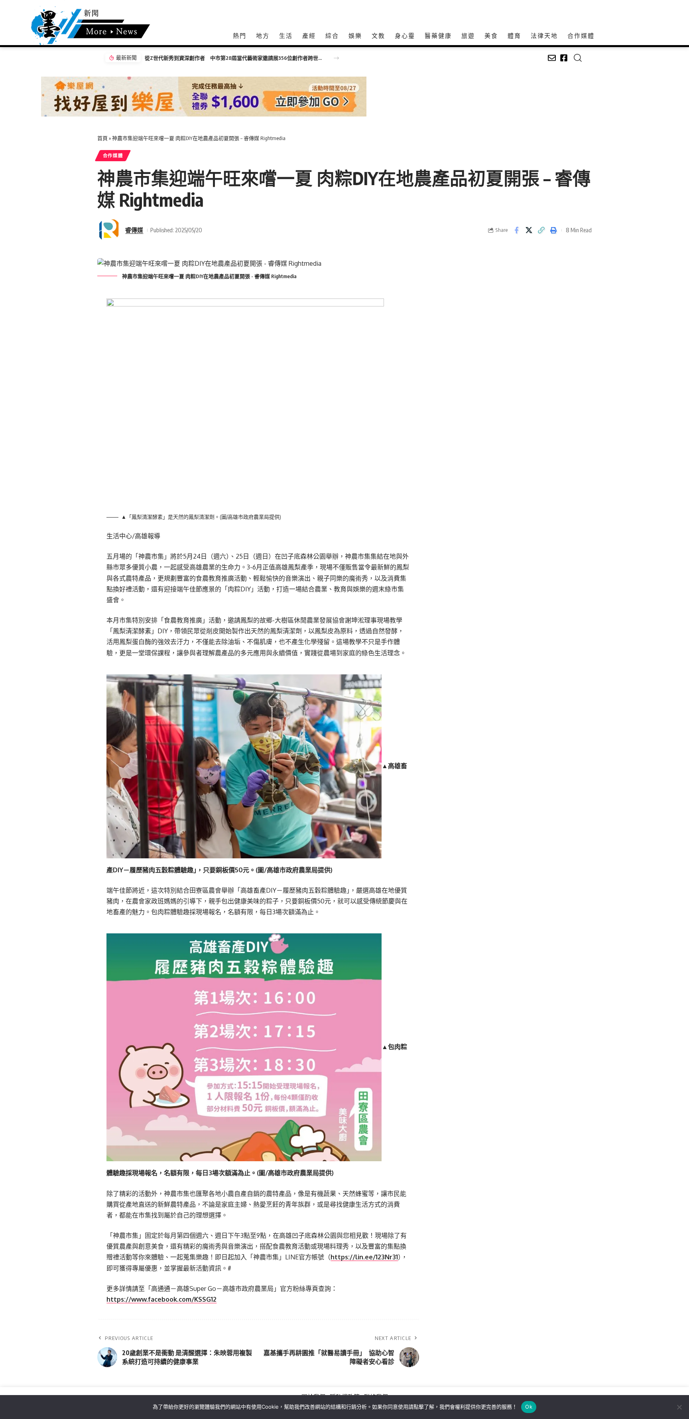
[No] (679, 1407)
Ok (528, 1406)
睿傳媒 (134, 229)
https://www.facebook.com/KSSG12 (161, 1299)
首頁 (102, 138)
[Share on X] (528, 230)
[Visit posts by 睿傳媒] (109, 230)
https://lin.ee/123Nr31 (364, 1257)
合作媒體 (113, 155)
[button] (336, 58)
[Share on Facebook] (516, 230)
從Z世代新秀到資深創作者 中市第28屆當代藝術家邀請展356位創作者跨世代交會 (235, 58)
